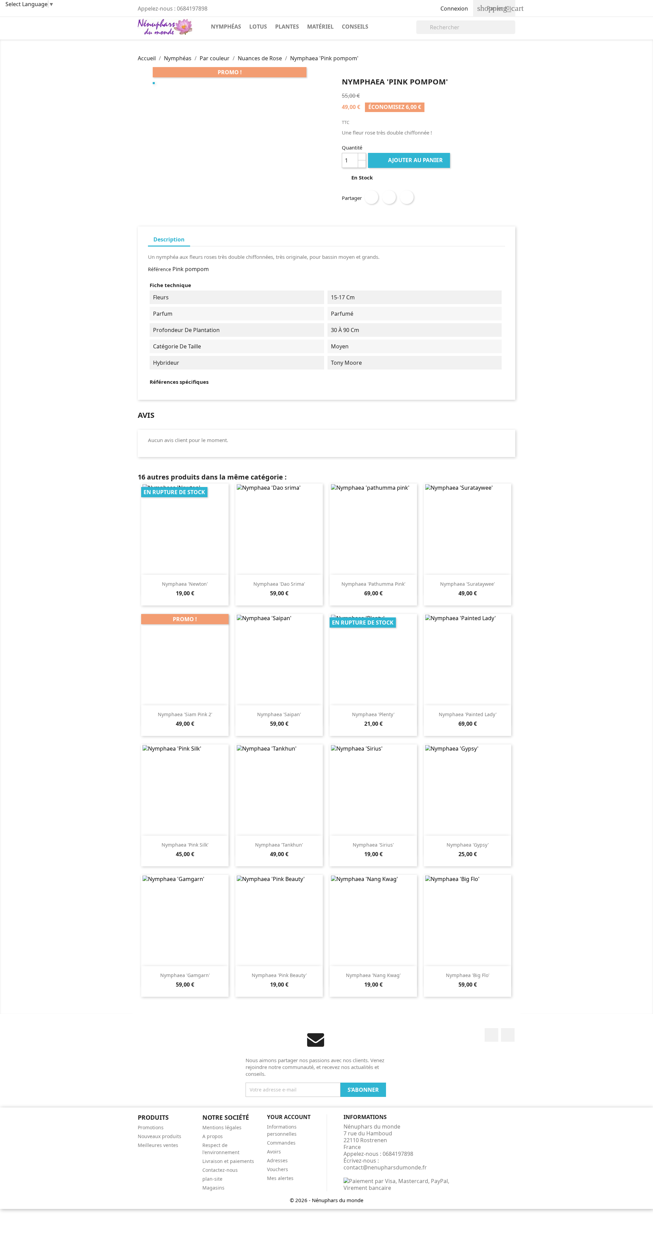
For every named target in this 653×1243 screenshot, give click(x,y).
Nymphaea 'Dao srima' (279, 584)
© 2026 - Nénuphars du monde (326, 1200)
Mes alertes (280, 1178)
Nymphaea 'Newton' (185, 584)
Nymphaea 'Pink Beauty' (279, 975)
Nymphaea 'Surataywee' (467, 584)
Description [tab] (169, 239)
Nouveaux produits (159, 1136)
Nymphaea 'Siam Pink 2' (185, 714)
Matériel (320, 26)
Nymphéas (226, 26)
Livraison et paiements (228, 1161)
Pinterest (407, 197)
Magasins (213, 1187)
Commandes (281, 1142)
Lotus (258, 26)
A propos (212, 1136)
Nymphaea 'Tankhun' (279, 844)
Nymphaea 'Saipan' (279, 714)
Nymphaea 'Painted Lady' (468, 714)
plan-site (212, 1179)
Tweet (389, 197)
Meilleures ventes (158, 1145)
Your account (289, 1117)
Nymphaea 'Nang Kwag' (373, 975)
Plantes (287, 26)
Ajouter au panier (409, 160)
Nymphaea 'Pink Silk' (185, 844)
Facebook (491, 1035)
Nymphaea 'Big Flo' (467, 975)
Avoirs (274, 1151)
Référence (159, 269)
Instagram (508, 1035)
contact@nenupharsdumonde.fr (385, 1167)
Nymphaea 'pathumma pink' (373, 584)
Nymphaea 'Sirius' (373, 844)
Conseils (355, 26)
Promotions (151, 1127)
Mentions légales (221, 1127)
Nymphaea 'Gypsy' (468, 844)
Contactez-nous (220, 1170)
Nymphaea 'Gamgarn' (185, 975)
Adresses (277, 1160)
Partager (371, 197)
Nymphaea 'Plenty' (373, 714)
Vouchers (277, 1169)
